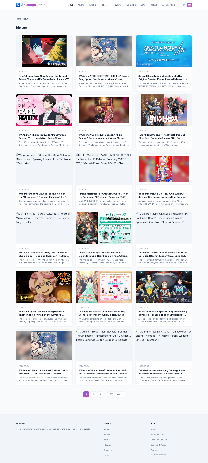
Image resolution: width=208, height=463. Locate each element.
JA (184, 5)
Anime (81, 5)
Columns (131, 5)
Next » (120, 394)
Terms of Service (159, 439)
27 (111, 394)
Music (92, 5)
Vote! (143, 5)
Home (70, 5)
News (154, 5)
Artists (104, 5)
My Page (170, 5)
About (153, 429)
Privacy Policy (157, 434)
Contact (154, 450)
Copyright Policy (158, 445)
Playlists (117, 5)
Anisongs (34, 5)
